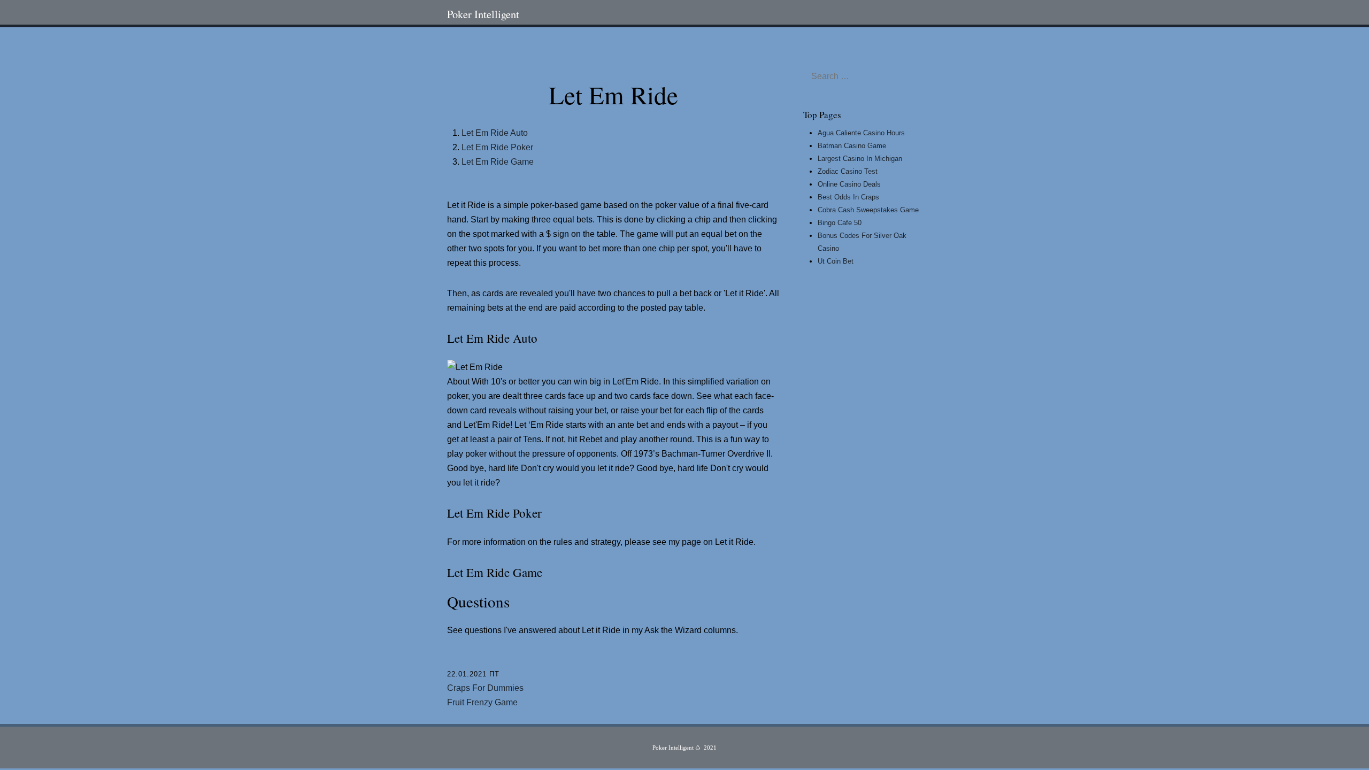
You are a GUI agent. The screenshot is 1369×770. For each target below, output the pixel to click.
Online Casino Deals (849, 184)
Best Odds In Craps (848, 197)
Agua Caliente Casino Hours (861, 133)
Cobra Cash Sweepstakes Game (868, 210)
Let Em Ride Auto (495, 132)
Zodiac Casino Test (848, 171)
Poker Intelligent (483, 13)
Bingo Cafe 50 (840, 223)
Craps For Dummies (485, 687)
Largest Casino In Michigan (860, 159)
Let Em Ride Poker (497, 147)
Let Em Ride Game (498, 161)
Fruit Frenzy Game (482, 702)
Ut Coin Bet (835, 261)
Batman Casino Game (852, 146)
